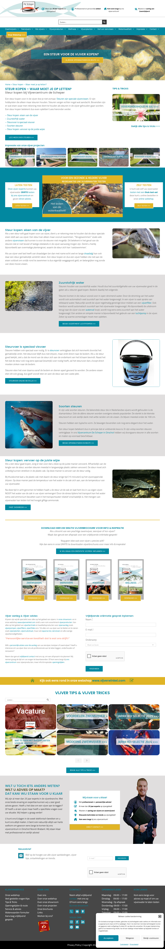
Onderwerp (91, 640)
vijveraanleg (63, 625)
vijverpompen (10, 628)
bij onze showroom (78, 905)
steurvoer (54, 350)
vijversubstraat (27, 630)
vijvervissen (18, 240)
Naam (89, 619)
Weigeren (130, 938)
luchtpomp (141, 313)
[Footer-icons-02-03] (71, 910)
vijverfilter (146, 303)
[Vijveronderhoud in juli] (136, 107)
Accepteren (108, 938)
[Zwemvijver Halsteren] (51, 149)
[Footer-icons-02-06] (83, 910)
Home (7, 84)
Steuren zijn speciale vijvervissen (72, 98)
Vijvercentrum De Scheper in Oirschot (96, 432)
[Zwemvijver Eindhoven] (20, 149)
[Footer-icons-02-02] (71, 921)
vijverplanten (15, 630)
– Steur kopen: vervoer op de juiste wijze (25, 129)
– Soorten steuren (14, 125)
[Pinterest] (71, 926)
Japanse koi (46, 630)
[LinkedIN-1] (83, 921)
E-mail (90, 629)
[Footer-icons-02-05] (77, 910)
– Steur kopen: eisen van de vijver (21, 115)
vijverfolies (31, 628)
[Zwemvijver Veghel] (82, 149)
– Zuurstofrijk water (15, 118)
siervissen (56, 630)
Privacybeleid (134, 944)
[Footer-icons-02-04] (77, 921)
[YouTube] (77, 926)
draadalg (88, 253)
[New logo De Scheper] (29, 3)
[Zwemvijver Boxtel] (114, 149)
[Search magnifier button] (104, 22)
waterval (90, 309)
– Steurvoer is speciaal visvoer (20, 122)
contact (73, 898)
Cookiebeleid (124, 944)
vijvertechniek (29, 625)
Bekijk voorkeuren (151, 938)
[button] (160, 916)
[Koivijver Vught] (145, 149)
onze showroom (65, 619)
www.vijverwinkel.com (26, 622)
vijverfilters (21, 628)
